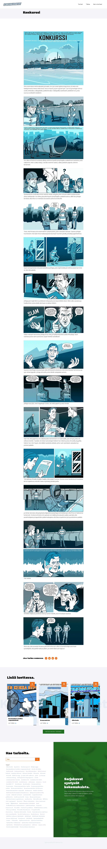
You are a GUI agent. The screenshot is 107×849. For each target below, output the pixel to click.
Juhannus (32, 782)
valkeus (34, 824)
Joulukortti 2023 (12, 782)
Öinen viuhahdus (29, 801)
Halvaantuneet (19, 771)
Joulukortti (25, 779)
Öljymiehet (14, 803)
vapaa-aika (42, 824)
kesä (44, 782)
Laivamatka (27, 794)
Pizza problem (11, 809)
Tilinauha (15, 820)
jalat (36, 775)
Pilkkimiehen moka (40, 807)
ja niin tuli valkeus (27, 775)
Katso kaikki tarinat (53, 731)
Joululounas (23, 782)
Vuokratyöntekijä (12, 827)
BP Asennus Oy (57, 842)
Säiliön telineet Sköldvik (15, 816)
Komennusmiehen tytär (22, 786)
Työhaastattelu (24, 820)
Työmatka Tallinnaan (13, 822)
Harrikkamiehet (31, 771)
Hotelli (8, 775)
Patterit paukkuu (27, 807)
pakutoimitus (30, 805)
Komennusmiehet (17, 788)
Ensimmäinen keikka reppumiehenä (18, 769)
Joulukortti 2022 (36, 779)
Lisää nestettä (19, 797)
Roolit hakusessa (24, 814)
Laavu (8, 794)
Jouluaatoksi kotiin (13, 779)
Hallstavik (9, 771)
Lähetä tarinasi (16, 794)
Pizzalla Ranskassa (23, 809)
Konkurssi (28, 790)
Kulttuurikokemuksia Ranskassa (17, 792)
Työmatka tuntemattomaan (31, 822)
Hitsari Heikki (27, 773)
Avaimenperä (25, 767)
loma (27, 797)
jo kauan (42, 775)
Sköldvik (29, 818)
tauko (8, 820)
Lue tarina (11, 723)
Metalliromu (37, 799)
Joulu (36, 777)
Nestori (19, 801)
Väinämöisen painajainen (22, 824)
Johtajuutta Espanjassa (25, 777)
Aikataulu (9, 767)
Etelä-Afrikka (36, 769)
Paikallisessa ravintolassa (15, 805)
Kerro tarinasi (97, 4)
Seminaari (21, 818)
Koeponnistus (36, 784)
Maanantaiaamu (35, 797)
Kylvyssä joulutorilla (37, 792)
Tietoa (88, 4)
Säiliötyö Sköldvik (38, 816)
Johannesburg (11, 777)
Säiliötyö (28, 816)
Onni (37, 803)
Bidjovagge (34, 767)
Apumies (17, 767)
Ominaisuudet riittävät (27, 803)
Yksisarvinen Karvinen (27, 827)
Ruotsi (42, 814)
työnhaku (9, 824)
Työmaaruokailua (37, 820)
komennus (9, 786)
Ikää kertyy (16, 775)
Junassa (39, 782)
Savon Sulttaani (11, 818)
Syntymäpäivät (38, 818)
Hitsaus (42, 773)
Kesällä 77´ (10, 784)
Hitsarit (36, 773)
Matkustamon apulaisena (15, 799)
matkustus (28, 799)
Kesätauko (26, 784)
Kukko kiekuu (38, 790)
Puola (29, 812)
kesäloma (18, 784)
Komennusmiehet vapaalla (15, 790)
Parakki (17, 807)
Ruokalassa (35, 814)
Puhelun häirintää (20, 812)
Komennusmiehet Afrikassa (33, 788)
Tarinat (80, 4)
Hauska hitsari (16, 773)
